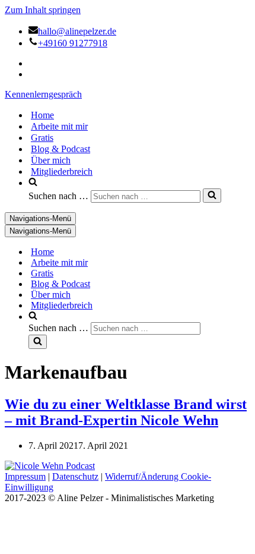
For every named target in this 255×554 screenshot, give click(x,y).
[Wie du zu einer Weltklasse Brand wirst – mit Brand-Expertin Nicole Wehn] (50, 466)
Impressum (25, 476)
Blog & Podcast (60, 149)
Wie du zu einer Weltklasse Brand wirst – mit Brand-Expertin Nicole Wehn (126, 412)
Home (42, 115)
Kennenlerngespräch (43, 94)
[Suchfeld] (212, 195)
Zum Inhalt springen (43, 10)
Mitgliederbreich (62, 171)
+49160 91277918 (72, 43)
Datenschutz (75, 476)
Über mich (51, 160)
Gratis (42, 138)
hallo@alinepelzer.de (77, 31)
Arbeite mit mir (59, 126)
